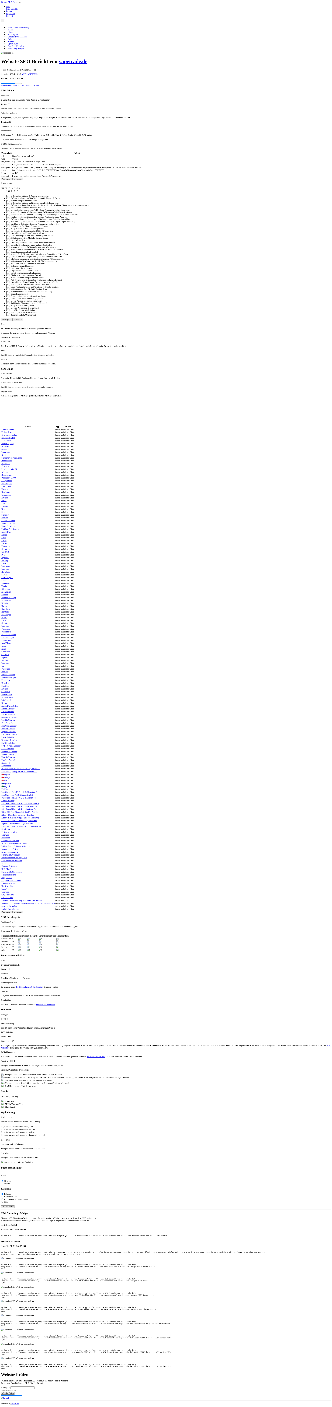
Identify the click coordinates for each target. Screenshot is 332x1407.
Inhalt (10, 30)
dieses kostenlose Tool (96, 1057)
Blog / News (6, 878)
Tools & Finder (7, 429)
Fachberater (6, 441)
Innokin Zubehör (8, 720)
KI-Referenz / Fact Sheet (11, 860)
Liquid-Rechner (7, 801)
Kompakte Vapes (8, 520)
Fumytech (5, 546)
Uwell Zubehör (7, 749)
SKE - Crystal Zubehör (10, 746)
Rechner (4, 703)
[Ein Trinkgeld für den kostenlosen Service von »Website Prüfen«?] (5, 1398)
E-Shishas (5, 589)
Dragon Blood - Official (11, 880)
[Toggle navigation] (20, 2)
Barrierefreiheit (10, 1197)
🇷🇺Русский (6, 783)
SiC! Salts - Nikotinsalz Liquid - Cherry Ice (19, 806)
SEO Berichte (12, 9)
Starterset (5, 515)
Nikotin (4, 603)
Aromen (4, 498)
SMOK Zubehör (8, 743)
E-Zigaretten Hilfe (8, 438)
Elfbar (3, 540)
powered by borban (9, 906)
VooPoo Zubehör (8, 760)
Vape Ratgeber (7, 443)
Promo (9, 11)
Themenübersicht (8, 875)
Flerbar (4, 543)
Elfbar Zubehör (7, 711)
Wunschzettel (6, 461)
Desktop (7, 1181)
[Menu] (2, 20)
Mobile (11, 41)
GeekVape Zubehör (9, 717)
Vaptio (4, 586)
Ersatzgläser (6, 680)
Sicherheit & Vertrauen (10, 855)
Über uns (5, 835)
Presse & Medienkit (9, 883)
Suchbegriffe (13, 34)
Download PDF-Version (11, 85)
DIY (3, 503)
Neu (3, 509)
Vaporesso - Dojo (8, 597)
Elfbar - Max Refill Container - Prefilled (17, 815)
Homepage (5, 1388)
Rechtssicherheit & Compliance (14, 858)
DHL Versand (7, 897)
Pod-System (6, 486)
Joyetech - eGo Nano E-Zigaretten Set (17, 823)
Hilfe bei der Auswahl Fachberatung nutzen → (20, 769)
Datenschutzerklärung (10, 840)
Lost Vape (5, 569)
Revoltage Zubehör (9, 740)
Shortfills (5, 686)
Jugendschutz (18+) (9, 849)
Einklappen (17, 179)
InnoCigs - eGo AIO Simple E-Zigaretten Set (19, 792)
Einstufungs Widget (16, 48)
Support (9, 16)
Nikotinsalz (6, 600)
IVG (3, 555)
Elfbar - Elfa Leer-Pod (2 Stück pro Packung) (20, 818)
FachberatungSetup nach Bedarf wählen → (19, 771)
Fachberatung (7, 789)
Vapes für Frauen (8, 523)
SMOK (4, 575)
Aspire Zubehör (7, 709)
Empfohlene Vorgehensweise (16, 1199)
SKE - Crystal (7, 577)
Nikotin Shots (7, 697)
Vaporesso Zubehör (9, 751)
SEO (6, 1202)
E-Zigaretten (6, 481)
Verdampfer (6, 632)
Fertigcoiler (6, 640)
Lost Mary (5, 566)
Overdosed (5, 609)
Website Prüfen (8, 1207)
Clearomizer (6, 495)
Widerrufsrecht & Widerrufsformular (16, 846)
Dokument (12, 39)
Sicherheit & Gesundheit (11, 872)
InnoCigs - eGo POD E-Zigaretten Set (17, 795)
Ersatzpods (5, 763)
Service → (5, 829)
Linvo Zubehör (7, 737)
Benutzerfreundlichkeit (17, 37)
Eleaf (3, 538)
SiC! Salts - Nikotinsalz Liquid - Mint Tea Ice (20, 803)
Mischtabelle (6, 700)
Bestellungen (6, 475)
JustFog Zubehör (8, 729)
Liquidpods (6, 766)
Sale (3, 512)
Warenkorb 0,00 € (8, 478)
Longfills (5, 889)
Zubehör (4, 506)
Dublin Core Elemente (45, 1004)
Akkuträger (6, 615)
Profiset (4, 518)
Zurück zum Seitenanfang (18, 27)
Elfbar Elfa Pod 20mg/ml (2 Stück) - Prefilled (20, 812)
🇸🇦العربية (5, 786)
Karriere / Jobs (7, 886)
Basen (3, 501)
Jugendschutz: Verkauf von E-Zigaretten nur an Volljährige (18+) (28, 903)
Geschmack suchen (9, 435)
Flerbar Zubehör (8, 714)
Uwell (3, 580)
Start (8, 6)
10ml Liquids (6, 483)
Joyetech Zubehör (8, 731)
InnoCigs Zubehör (8, 726)
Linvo (3, 563)
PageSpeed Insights (16, 46)
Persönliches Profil (9, 469)
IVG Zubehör (7, 723)
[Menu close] (2, 23)
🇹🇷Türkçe (5, 777)
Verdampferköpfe (8, 677)
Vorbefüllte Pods (8, 674)
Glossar (4, 449)
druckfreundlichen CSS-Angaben (29, 987)
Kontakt (4, 455)
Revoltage (5, 572)
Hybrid (4, 606)
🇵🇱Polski (5, 780)
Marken (4, 595)
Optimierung (13, 44)
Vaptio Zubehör (7, 754)
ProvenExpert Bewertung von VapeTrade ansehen (21, 900)
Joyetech (5, 558)
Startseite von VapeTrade (11, 458)
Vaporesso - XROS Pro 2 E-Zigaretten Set (18, 798)
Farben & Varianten (9, 432)
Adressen (5, 472)
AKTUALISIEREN (29, 74)
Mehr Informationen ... (10, 909)
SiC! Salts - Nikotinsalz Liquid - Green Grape (20, 809)
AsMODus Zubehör (9, 706)
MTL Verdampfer (8, 635)
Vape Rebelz (6, 694)
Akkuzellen (6, 592)
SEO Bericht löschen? (31, 85)
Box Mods (5, 492)
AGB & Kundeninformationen (14, 843)
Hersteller (5, 612)
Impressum (10, 13)
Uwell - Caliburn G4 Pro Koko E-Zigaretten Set (21, 826)
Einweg (4, 489)
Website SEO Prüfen (10, 2)
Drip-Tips (5, 683)
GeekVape (5, 549)
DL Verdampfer (7, 637)
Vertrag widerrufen (9, 832)
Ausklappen (6, 179)
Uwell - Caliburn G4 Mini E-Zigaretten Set (19, 820)
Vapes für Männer (8, 526)
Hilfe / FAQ (6, 446)
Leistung (7, 1194)
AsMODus (6, 532)
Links (10, 32)
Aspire (4, 535)
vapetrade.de (73, 61)
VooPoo (4, 672)
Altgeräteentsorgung (9, 852)
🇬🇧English (5, 774)
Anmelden (5, 463)
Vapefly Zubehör (8, 757)
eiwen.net (15, 1404)
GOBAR (5, 552)
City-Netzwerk (7, 895)
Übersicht (5, 466)
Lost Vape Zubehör (9, 734)
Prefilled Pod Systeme (10, 529)
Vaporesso (5, 583)
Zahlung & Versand (9, 866)
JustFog (4, 560)
